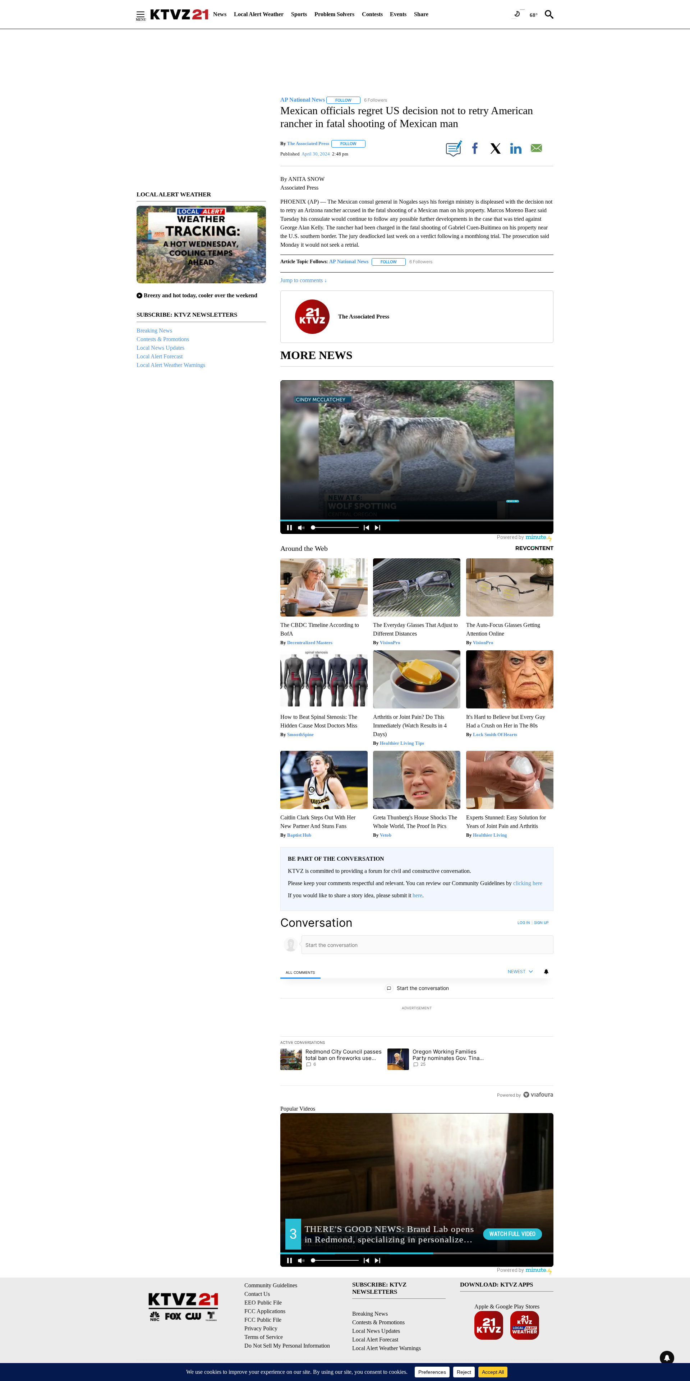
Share (421, 14)
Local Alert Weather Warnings (171, 365)
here (417, 895)
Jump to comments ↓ (303, 280)
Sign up (541, 922)
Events (398, 14)
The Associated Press (308, 143)
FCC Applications (264, 1311)
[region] (416, 1008)
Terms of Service (263, 1337)
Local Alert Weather (259, 14)
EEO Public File (263, 1302)
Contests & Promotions (163, 339)
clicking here (527, 883)
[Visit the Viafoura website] (538, 1095)
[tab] (300, 972)
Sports (299, 14)
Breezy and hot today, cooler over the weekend (200, 295)
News (219, 14)
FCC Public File (262, 1320)
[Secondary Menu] (146, 14)
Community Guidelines (270, 1285)
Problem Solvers (334, 14)
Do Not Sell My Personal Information (287, 1346)
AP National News (348, 261)
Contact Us (257, 1294)
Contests (372, 14)
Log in (524, 922)
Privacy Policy (260, 1328)
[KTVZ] (179, 14)
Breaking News (154, 330)
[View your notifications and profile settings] (546, 971)
